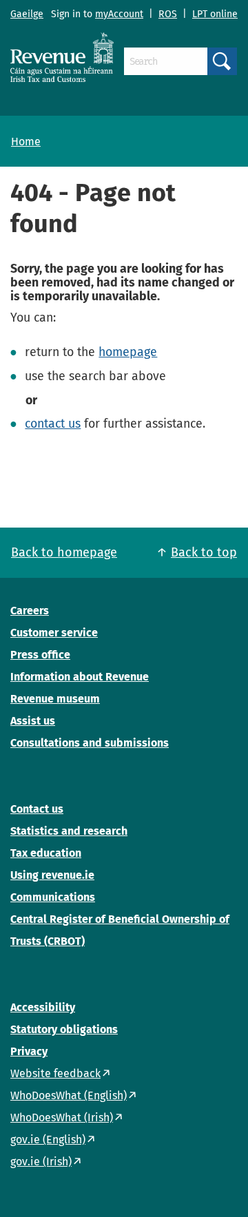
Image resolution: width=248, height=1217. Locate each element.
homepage (128, 352)
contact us (53, 423)
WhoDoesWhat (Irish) (61, 1117)
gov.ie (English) (47, 1139)
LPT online (215, 14)
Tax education (45, 853)
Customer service (54, 632)
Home (26, 141)
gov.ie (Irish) (41, 1161)
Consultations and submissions (89, 742)
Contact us (36, 808)
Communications (52, 897)
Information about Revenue (79, 676)
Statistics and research (68, 831)
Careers (29, 610)
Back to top (204, 552)
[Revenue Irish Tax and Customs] (62, 57)
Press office (40, 654)
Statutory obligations (64, 1029)
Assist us (32, 720)
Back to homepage (64, 552)
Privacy (29, 1051)
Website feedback (55, 1073)
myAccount (119, 14)
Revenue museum (55, 698)
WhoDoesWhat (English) (68, 1095)
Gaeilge (26, 14)
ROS (167, 14)
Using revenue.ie (52, 875)
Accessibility (42, 1007)
